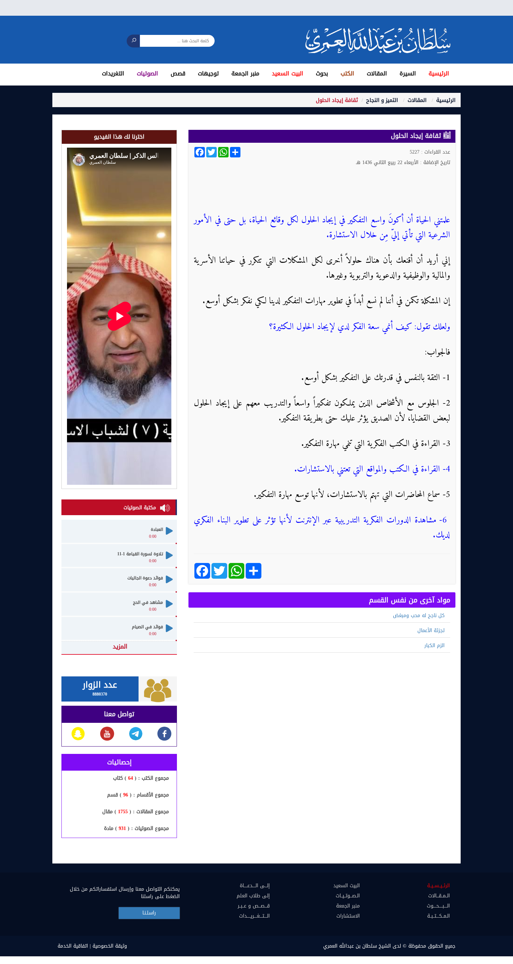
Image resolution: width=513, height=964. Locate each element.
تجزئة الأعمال (431, 630)
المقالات (417, 100)
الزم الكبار (434, 645)
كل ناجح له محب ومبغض (419, 615)
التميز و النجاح (382, 100)
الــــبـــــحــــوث (438, 906)
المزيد (120, 646)
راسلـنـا (149, 913)
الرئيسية (445, 100)
